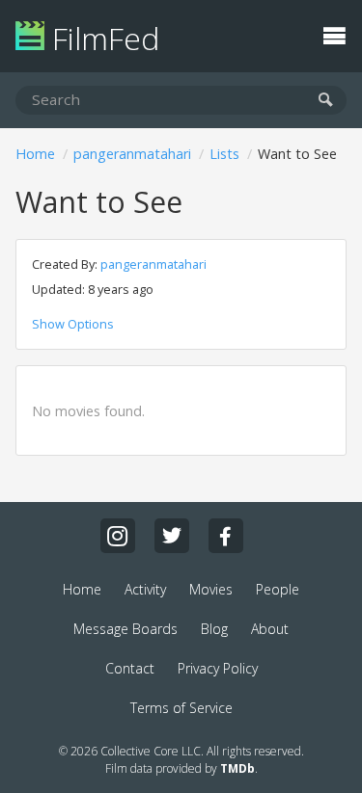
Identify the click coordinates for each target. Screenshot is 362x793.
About (270, 629)
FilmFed (101, 38)
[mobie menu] (334, 33)
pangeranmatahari (132, 154)
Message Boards (125, 629)
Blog (214, 629)
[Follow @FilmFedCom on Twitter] (171, 535)
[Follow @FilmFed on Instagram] (117, 535)
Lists (224, 154)
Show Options (73, 323)
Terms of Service (181, 708)
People (277, 589)
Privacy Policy (218, 668)
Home (35, 154)
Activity (145, 589)
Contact (129, 668)
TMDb (237, 768)
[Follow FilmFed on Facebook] (226, 535)
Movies (211, 589)
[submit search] (326, 101)
